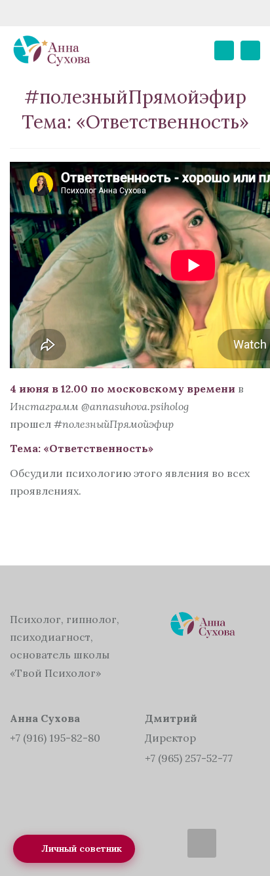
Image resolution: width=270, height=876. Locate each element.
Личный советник (81, 848)
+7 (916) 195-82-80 (55, 737)
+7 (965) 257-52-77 (189, 758)
